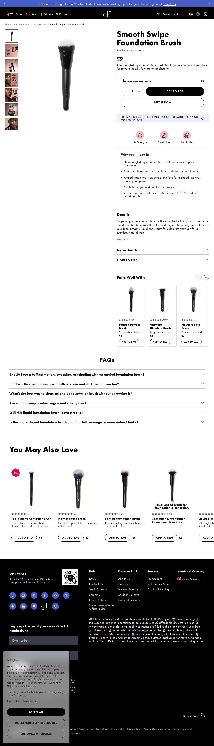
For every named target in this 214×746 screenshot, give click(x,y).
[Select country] (191, 14)
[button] (66, 75)
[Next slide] (206, 277)
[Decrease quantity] (125, 91)
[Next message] (209, 4)
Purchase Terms (134, 728)
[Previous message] (5, 4)
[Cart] (205, 14)
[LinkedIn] (23, 606)
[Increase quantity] (139, 91)
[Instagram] (23, 595)
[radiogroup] (163, 98)
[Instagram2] (55, 606)
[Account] (198, 14)
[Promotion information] (203, 118)
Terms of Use (102, 728)
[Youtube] (55, 595)
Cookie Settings (73, 733)
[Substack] (34, 606)
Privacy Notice (118, 728)
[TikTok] (12, 595)
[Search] (183, 14)
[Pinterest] (34, 595)
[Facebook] (44, 595)
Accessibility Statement (183, 728)
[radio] (124, 81)
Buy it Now (162, 102)
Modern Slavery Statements (157, 728)
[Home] (107, 14)
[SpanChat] (12, 606)
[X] (66, 595)
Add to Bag (175, 91)
